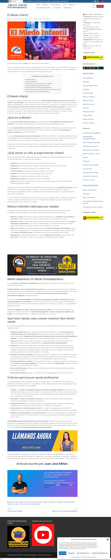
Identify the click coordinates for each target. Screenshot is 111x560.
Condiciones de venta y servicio (93, 207)
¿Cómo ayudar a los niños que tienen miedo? (28, 502)
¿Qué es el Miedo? (31, 81)
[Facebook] (93, 1)
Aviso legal (93, 557)
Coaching (86, 108)
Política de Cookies (89, 197)
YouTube (46, 487)
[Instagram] (100, 1)
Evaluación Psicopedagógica (92, 133)
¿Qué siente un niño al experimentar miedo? (38, 83)
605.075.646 (89, 14)
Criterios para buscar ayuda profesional (37, 91)
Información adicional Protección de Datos (93, 202)
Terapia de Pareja (88, 119)
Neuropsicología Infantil (90, 85)
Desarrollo (47, 19)
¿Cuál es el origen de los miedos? (53, 502)
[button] (108, 539)
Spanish (13, 1)
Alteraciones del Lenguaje (91, 165)
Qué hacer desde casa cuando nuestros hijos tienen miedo (42, 89)
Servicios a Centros (89, 180)
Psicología (86, 82)
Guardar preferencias (100, 553)
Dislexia (85, 157)
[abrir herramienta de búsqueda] (90, 6)
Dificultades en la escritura (91, 150)
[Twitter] (95, 1)
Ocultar (51, 76)
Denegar (71, 553)
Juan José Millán (23, 63)
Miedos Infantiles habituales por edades (37, 85)
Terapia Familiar (88, 115)
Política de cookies (75, 557)
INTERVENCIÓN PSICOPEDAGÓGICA (89, 138)
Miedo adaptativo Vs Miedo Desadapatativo (38, 87)
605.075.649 (98, 14)
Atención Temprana (89, 97)
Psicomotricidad (88, 93)
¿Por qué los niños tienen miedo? (30, 504)
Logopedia (86, 89)
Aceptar (62, 553)
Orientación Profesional (90, 176)
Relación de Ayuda (88, 104)
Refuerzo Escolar (88, 100)
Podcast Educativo (50, 485)
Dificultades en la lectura (90, 146)
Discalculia (86, 161)
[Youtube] (98, 1)
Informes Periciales (88, 123)
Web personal (64, 485)
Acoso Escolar (87, 169)
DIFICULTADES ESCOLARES (91, 142)
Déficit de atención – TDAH (91, 154)
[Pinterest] (103, 1)
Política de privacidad (86, 557)
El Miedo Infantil (30, 79)
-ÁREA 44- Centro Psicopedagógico (17, 6)
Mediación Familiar (88, 111)
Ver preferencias (83, 553)
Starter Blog (48, 555)
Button (100, 6)
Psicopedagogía (88, 78)
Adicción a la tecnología (90, 172)
